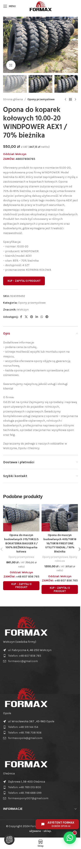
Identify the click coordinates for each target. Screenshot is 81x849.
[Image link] (26, 626)
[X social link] (26, 317)
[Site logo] (40, 6)
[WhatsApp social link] (41, 317)
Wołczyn (23, 309)
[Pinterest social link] (31, 317)
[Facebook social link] (20, 317)
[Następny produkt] (75, 99)
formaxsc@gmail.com (23, 661)
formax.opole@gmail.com (25, 738)
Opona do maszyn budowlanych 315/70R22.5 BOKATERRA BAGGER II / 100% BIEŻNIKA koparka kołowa (21, 543)
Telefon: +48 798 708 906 (25, 732)
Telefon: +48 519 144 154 (23, 727)
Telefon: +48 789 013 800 (24, 787)
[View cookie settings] (9, 839)
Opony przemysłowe (41, 99)
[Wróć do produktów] (70, 99)
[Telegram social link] (47, 317)
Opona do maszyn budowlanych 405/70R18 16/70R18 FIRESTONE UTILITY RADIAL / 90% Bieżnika (59, 543)
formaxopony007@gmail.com (28, 798)
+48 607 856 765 (27, 576)
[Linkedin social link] (36, 317)
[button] (7, 45)
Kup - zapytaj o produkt (23, 280)
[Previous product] (65, 99)
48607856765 (25, 159)
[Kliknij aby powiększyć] (11, 65)
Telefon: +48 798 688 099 (25, 793)
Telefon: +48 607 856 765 (24, 655)
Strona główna (13, 99)
